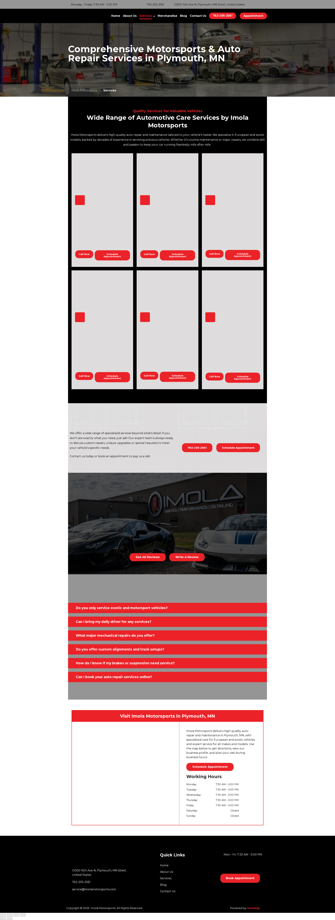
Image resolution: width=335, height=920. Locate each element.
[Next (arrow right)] (10, 918)
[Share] (16, 915)
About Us (130, 15)
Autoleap (253, 908)
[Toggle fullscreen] (10, 915)
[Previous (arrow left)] (3, 918)
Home (115, 15)
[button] (167, 608)
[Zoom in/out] (3, 915)
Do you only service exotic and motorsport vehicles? (122, 608)
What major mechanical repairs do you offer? (115, 636)
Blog (183, 15)
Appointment (253, 15)
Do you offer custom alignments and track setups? (120, 649)
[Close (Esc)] (23, 915)
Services (145, 15)
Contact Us (198, 15)
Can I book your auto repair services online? (114, 677)
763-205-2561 (222, 15)
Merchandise (167, 15)
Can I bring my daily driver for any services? (113, 622)
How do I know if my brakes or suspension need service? (125, 663)
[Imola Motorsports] (83, 16)
